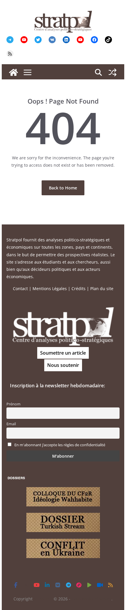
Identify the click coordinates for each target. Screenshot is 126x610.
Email (11, 423)
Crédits (78, 288)
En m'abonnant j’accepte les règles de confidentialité (59, 444)
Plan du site (101, 288)
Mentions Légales (50, 288)
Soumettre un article (63, 353)
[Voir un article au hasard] (112, 72)
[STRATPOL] (13, 72)
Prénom (13, 404)
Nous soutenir (63, 365)
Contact (20, 288)
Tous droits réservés (91, 599)
